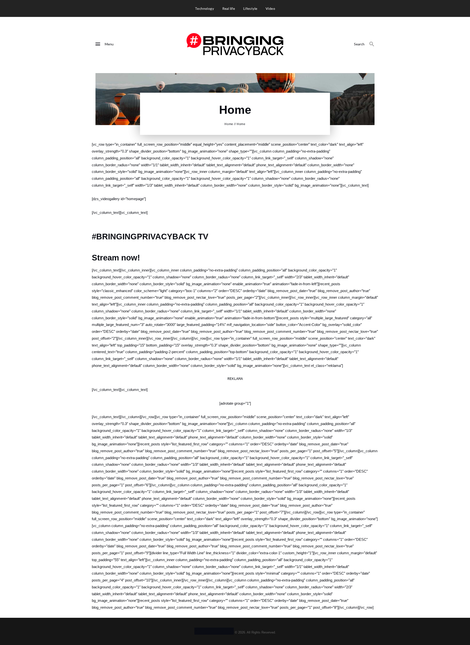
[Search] (372, 44)
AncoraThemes (214, 631)
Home (228, 124)
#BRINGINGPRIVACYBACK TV (150, 236)
